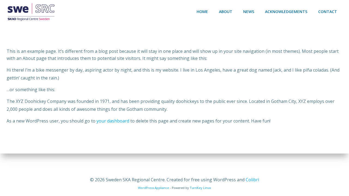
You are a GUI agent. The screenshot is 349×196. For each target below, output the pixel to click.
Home (202, 11)
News (248, 11)
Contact (327, 11)
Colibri (252, 180)
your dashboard (113, 121)
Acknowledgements (286, 11)
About (225, 11)
